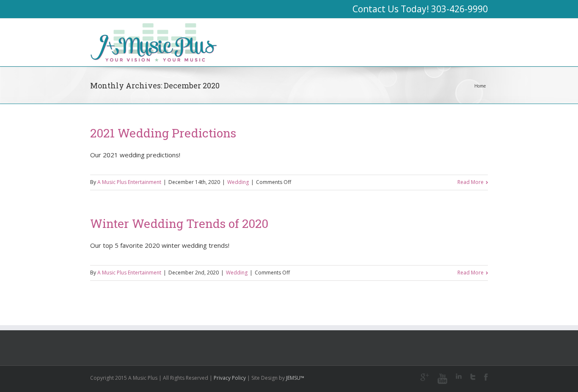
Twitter (473, 376)
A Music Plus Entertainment (129, 182)
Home (480, 86)
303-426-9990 (459, 9)
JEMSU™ (295, 377)
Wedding (238, 182)
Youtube (442, 378)
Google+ (424, 377)
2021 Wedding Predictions (163, 133)
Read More (470, 182)
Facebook (486, 377)
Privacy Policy (230, 377)
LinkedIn (459, 376)
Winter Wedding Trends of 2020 (179, 223)
